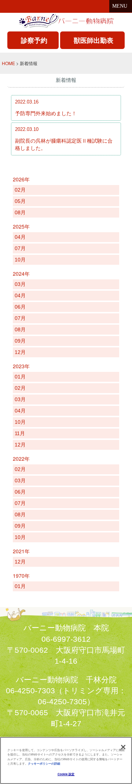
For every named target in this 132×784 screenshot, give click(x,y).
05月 (20, 201)
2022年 (21, 458)
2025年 (21, 226)
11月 (20, 433)
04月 (20, 237)
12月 (20, 352)
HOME (8, 63)
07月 (20, 248)
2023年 (21, 366)
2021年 (21, 551)
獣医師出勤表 (93, 40)
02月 (20, 190)
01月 (20, 377)
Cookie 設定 (66, 774)
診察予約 (34, 40)
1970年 (21, 575)
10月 (20, 260)
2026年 (21, 179)
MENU (119, 6)
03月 (20, 284)
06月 (20, 307)
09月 (20, 341)
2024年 (21, 273)
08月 (20, 212)
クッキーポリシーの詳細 (44, 763)
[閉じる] (123, 747)
